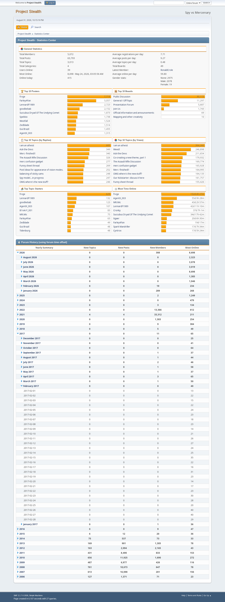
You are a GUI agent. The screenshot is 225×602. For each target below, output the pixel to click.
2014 (22, 538)
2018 (22, 328)
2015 (22, 533)
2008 (22, 567)
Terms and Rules (194, 595)
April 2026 (28, 276)
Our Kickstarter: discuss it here (128, 177)
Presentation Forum (123, 104)
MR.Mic (23, 214)
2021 (22, 314)
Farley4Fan (25, 100)
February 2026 (31, 285)
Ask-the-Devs (26, 149)
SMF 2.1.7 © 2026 (21, 595)
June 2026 (28, 266)
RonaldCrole (167, 70)
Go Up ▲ (207, 595)
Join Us (116, 108)
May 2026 (28, 271)
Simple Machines (36, 595)
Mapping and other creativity (128, 116)
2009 (22, 562)
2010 (22, 557)
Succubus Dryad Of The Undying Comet (39, 112)
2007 (22, 571)
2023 (22, 305)
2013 (22, 543)
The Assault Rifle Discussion (33, 157)
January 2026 (30, 290)
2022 (22, 309)
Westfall (24, 120)
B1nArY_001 (26, 210)
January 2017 (30, 524)
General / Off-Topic (122, 100)
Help (183, 595)
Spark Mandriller (121, 226)
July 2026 (28, 262)
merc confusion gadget (31, 161)
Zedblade (24, 125)
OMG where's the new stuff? (34, 181)
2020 (22, 319)
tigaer (116, 218)
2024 (22, 300)
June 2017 (28, 367)
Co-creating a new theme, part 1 (129, 157)
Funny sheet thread (30, 165)
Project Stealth (28, 11)
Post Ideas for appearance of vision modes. (41, 169)
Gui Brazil (24, 129)
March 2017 (29, 381)
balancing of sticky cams (31, 173)
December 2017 (31, 338)
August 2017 (30, 357)
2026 (22, 252)
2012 (22, 548)
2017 (22, 333)
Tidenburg (25, 230)
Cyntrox (117, 230)
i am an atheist (27, 145)
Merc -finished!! (27, 153)
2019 (22, 324)
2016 (22, 529)
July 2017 (28, 362)
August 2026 (30, 257)
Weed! (116, 149)
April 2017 (28, 376)
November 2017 (32, 343)
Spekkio (24, 116)
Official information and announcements (133, 112)
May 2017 (28, 371)
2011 (22, 552)
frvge (22, 96)
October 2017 (30, 347)
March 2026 (29, 281)
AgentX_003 (26, 133)
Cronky (117, 210)
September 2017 (32, 352)
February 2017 (31, 386)
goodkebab (25, 108)
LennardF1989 (27, 104)
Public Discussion (121, 96)
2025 (22, 295)
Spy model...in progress (32, 177)
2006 (22, 576)
